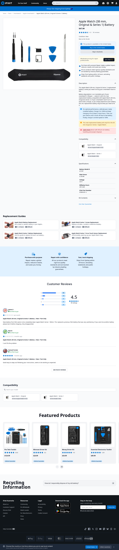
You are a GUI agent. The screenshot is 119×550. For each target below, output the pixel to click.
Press (22, 516)
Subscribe (111, 507)
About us (6, 504)
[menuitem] (22, 3)
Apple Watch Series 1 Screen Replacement (85, 222)
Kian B (10, 331)
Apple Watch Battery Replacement (26, 222)
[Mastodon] (104, 529)
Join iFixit (109, 60)
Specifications (84, 164)
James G (10, 309)
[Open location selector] (108, 3)
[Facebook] (89, 529)
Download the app (62, 501)
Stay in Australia (97, 52)
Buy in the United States (97, 48)
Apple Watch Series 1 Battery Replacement (28, 233)
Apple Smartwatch (28, 13)
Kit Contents (83, 198)
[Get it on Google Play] (62, 511)
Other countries (105, 547)
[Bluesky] (108, 529)
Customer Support (8, 507)
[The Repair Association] (115, 529)
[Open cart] (112, 3)
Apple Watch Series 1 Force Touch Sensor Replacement (89, 233)
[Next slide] (61, 466)
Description (83, 83)
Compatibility (83, 139)
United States (90, 547)
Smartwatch (17, 13)
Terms (40, 510)
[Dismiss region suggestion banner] (114, 547)
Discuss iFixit (7, 510)
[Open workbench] (103, 3)
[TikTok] (85, 529)
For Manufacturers (26, 513)
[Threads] (111, 529)
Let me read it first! (88, 511)
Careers (5, 513)
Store (4, 13)
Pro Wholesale (24, 507)
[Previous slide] (57, 466)
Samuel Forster (13, 350)
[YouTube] (100, 529)
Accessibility (42, 504)
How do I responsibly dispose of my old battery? (62, 483)
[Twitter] (93, 529)
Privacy (40, 507)
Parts (9, 13)
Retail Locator (24, 510)
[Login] (116, 3)
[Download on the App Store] (62, 505)
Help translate (7, 529)
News (22, 519)
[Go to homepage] (7, 3)
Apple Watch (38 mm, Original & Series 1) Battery (52, 13)
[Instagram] (96, 529)
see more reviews (59, 370)
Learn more (86, 130)
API (4, 516)
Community (24, 504)
